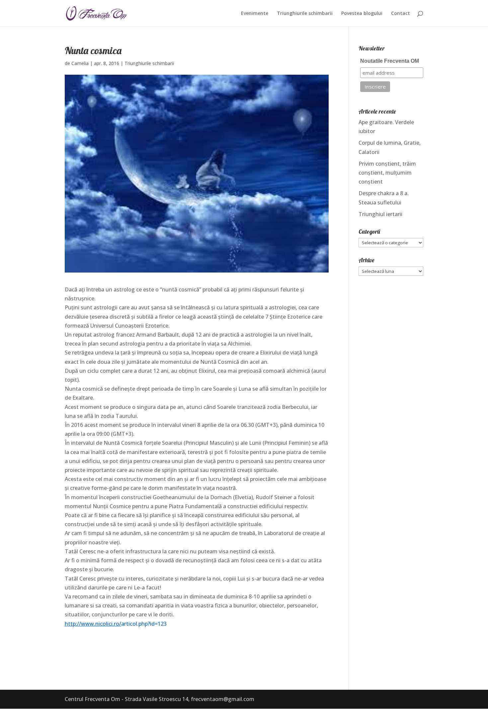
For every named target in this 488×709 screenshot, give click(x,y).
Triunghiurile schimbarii (305, 13)
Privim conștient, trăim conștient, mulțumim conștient (387, 172)
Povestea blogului (361, 13)
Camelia (80, 63)
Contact (400, 13)
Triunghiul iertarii (380, 214)
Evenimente (254, 13)
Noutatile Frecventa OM (389, 61)
